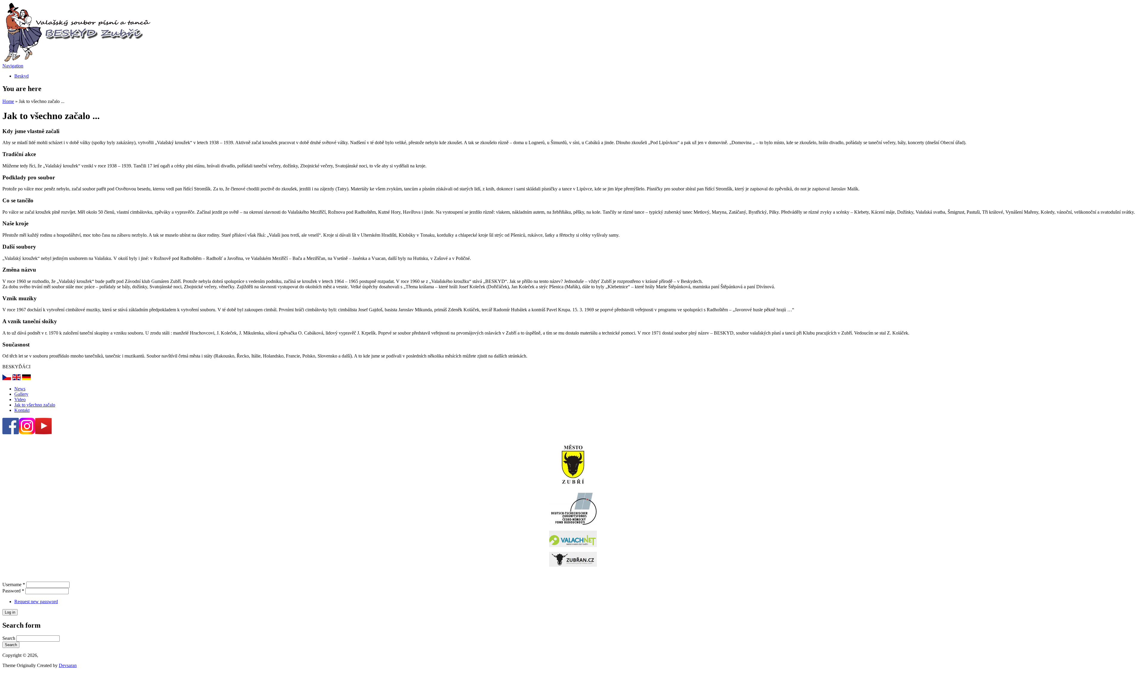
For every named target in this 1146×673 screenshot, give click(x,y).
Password (13, 590)
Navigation (12, 65)
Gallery (21, 394)
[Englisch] (16, 378)
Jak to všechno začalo (34, 404)
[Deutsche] (6, 378)
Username (13, 584)
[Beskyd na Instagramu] (27, 432)
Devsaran (68, 665)
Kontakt (22, 410)
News (19, 388)
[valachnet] (573, 539)
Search (9, 638)
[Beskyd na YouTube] (43, 432)
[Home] (77, 60)
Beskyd (21, 75)
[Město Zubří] (573, 464)
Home (8, 101)
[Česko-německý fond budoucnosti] (573, 523)
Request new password (36, 601)
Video (20, 399)
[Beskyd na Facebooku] (10, 432)
